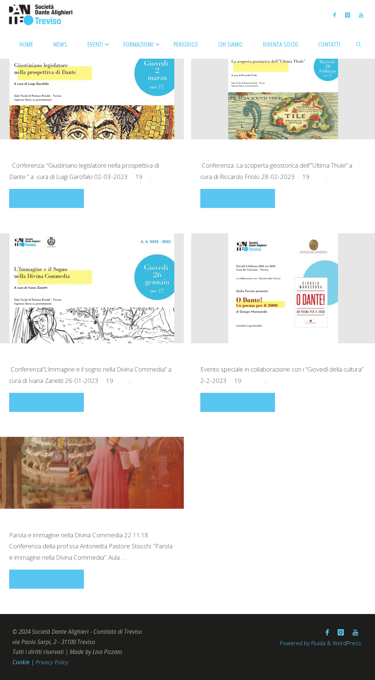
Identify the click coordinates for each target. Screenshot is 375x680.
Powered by (295, 643)
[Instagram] (347, 15)
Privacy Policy (52, 662)
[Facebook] (335, 15)
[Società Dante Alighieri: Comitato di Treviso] (40, 14)
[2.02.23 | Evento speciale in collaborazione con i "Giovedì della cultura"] (283, 288)
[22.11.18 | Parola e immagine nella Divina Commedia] (91, 473)
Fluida (318, 643)
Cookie (21, 662)
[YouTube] (361, 15)
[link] (359, 44)
